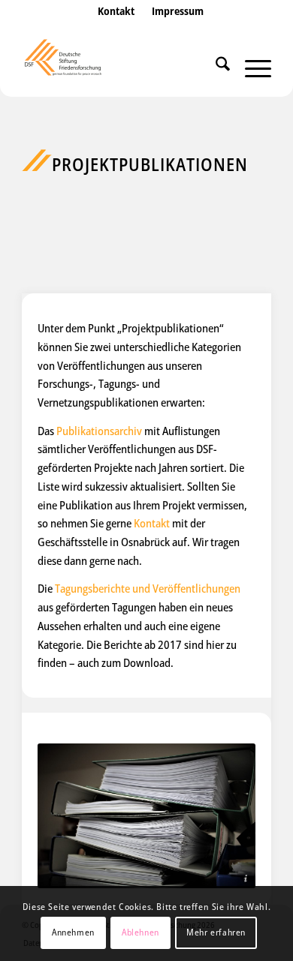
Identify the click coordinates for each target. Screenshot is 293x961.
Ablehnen (140, 932)
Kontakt (152, 522)
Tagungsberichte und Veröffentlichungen (147, 588)
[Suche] (215, 67)
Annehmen (73, 932)
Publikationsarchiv (99, 430)
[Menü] (250, 67)
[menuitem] (116, 26)
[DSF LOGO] (121, 67)
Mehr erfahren (216, 932)
